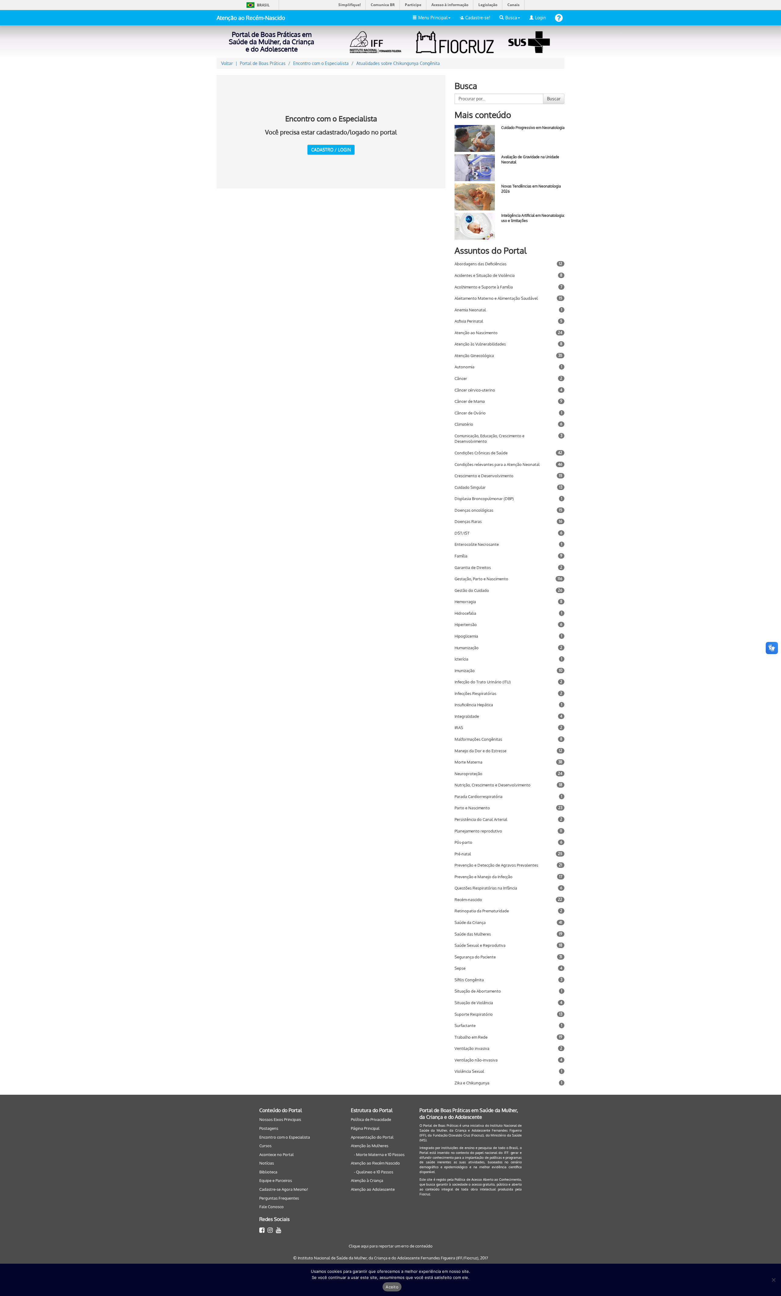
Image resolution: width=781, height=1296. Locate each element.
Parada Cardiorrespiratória (478, 796)
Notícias (266, 1163)
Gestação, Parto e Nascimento (481, 578)
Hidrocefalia (465, 613)
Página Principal (365, 1128)
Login (540, 17)
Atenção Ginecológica (474, 355)
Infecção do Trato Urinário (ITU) (483, 681)
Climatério (464, 424)
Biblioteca (268, 1171)
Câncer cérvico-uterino (475, 390)
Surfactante (465, 1025)
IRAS (459, 727)
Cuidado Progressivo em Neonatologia (532, 127)
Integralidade (467, 716)
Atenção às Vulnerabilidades (480, 344)
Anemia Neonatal (470, 309)
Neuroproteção (468, 773)
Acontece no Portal (276, 1154)
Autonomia (464, 366)
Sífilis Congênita (469, 979)
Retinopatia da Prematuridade (482, 910)
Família (461, 555)
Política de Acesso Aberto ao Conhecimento (488, 1179)
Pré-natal (463, 853)
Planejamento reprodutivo (478, 831)
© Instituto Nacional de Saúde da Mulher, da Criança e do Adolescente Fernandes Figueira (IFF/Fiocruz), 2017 (390, 1257)
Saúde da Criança (470, 922)
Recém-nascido (468, 899)
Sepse (460, 968)
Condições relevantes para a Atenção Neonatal (497, 464)
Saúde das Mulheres (473, 934)
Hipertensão (466, 624)
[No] (773, 1280)
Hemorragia (465, 601)
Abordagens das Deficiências (480, 263)
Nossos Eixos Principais (280, 1119)
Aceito (392, 1286)
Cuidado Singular (470, 487)
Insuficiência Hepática (474, 704)
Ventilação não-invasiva (476, 1060)
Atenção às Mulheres (369, 1145)
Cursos (265, 1145)
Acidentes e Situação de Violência (485, 275)
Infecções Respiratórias (475, 693)
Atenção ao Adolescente (373, 1189)
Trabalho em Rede (471, 1037)
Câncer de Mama (470, 401)
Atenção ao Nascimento (476, 332)
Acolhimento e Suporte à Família (484, 287)
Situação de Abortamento (478, 991)
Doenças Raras (468, 521)
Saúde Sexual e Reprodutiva (480, 945)
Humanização (467, 647)
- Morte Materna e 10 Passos (379, 1154)
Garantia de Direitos (473, 567)
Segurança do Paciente (475, 956)
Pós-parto (463, 842)
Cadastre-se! (477, 17)
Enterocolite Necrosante (477, 544)
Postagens (268, 1128)
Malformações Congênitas (478, 739)
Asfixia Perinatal (469, 321)
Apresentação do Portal (372, 1137)
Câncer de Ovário (470, 412)
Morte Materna (468, 762)
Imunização (465, 670)
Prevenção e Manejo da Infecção (484, 876)
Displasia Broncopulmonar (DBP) (484, 498)
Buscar (553, 98)
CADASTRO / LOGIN (331, 149)
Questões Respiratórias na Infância (486, 888)
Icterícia (461, 659)
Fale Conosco (271, 1206)
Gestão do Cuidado (472, 590)
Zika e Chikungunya (472, 1082)
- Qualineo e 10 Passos (373, 1171)
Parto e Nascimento (472, 807)
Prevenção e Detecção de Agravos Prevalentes (496, 865)
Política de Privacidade (371, 1119)
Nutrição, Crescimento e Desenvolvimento (493, 784)
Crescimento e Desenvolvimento (484, 475)
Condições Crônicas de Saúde (481, 452)
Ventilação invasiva (472, 1048)
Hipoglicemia (466, 636)
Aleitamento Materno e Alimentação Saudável (496, 298)
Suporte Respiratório (474, 1014)
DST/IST (462, 533)
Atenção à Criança (367, 1180)
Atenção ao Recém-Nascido (251, 17)
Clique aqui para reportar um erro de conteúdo (391, 1246)
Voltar (227, 63)
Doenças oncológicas (474, 510)
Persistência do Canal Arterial (481, 819)
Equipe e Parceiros (275, 1180)
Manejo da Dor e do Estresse (480, 750)
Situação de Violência (474, 1002)
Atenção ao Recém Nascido (375, 1163)
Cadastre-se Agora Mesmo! (283, 1189)
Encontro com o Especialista (284, 1137)
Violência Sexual (469, 1071)
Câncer (461, 378)
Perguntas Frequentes (279, 1198)
